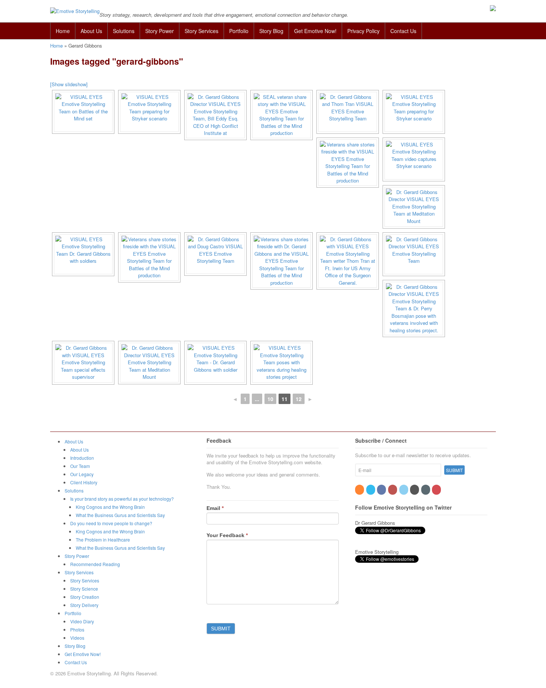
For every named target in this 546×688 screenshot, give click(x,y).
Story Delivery (84, 605)
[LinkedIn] (404, 489)
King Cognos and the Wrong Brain (110, 507)
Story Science (84, 588)
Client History (83, 482)
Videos (77, 637)
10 (270, 399)
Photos (77, 629)
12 (299, 399)
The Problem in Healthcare (103, 539)
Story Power (159, 31)
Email (215, 508)
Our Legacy (82, 474)
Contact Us (403, 31)
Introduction (82, 458)
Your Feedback (227, 535)
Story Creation (84, 597)
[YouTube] (393, 489)
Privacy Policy (363, 31)
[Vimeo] (426, 489)
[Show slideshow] (69, 84)
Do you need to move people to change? (111, 523)
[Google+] (415, 489)
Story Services (201, 31)
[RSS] (360, 489)
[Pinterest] (437, 489)
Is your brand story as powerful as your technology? (122, 498)
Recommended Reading (95, 564)
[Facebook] (382, 489)
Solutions (123, 31)
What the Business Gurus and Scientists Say (120, 515)
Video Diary (82, 621)
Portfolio (238, 31)
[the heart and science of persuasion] (75, 10)
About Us (91, 31)
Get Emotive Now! (315, 31)
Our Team (80, 466)
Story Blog (271, 31)
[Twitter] (371, 489)
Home (63, 31)
